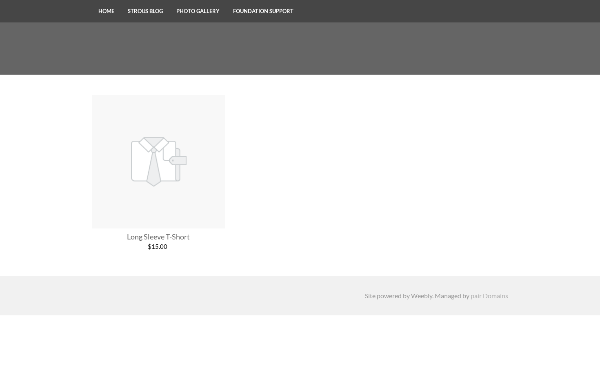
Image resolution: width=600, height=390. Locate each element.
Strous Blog (145, 11)
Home (106, 11)
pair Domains (489, 295)
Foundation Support (263, 11)
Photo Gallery (198, 11)
